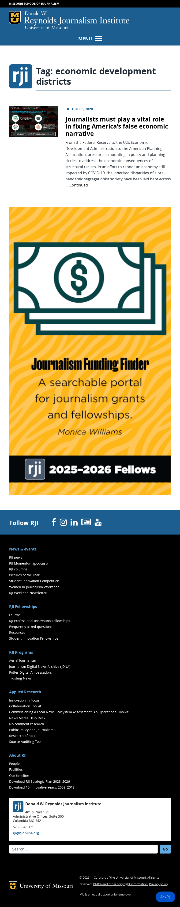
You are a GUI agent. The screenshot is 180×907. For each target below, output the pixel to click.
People (14, 763)
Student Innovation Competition (34, 581)
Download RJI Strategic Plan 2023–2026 (39, 781)
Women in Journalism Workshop (34, 587)
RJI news (15, 557)
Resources (17, 632)
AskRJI (165, 896)
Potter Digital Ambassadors (30, 672)
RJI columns (18, 569)
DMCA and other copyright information (120, 884)
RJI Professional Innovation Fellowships (39, 621)
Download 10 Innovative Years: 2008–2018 (42, 787)
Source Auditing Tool (25, 741)
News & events (23, 549)
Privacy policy (158, 884)
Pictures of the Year (24, 575)
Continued (78, 185)
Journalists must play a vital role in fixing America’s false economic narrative (116, 126)
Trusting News (20, 678)
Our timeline (19, 775)
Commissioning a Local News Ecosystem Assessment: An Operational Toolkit (68, 712)
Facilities (16, 769)
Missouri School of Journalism (34, 4)
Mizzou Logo (15, 17)
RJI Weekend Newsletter (28, 593)
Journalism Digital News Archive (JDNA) (39, 666)
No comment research (26, 724)
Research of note (22, 735)
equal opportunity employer (112, 894)
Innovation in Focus (24, 700)
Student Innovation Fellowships (33, 638)
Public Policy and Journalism (31, 730)
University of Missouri (46, 28)
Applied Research (25, 691)
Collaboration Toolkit (25, 706)
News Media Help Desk (27, 718)
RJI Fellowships (23, 606)
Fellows (15, 615)
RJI (76, 18)
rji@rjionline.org (26, 833)
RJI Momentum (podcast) (28, 563)
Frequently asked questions (30, 626)
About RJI (17, 755)
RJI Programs (21, 652)
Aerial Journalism (22, 660)
